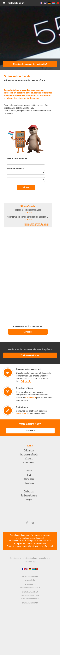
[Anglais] (27, 569)
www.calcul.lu (30, 584)
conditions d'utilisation (36, 543)
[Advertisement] (30, 37)
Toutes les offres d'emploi (36, 224)
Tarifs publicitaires (29, 495)
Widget (29, 499)
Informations (29, 462)
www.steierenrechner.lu (30, 595)
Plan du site (29, 483)
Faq (29, 475)
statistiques (21, 414)
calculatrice (30, 397)
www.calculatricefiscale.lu (30, 588)
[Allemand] (30, 569)
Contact (29, 458)
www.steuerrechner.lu (30, 599)
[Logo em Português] (36, 569)
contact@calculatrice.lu (32, 546)
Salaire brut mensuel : (17, 158)
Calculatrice (16, 3)
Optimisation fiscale (30, 355)
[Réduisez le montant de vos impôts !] (30, 64)
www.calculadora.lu (30, 602)
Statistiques (29, 491)
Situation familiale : (16, 169)
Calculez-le (26, 381)
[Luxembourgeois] (33, 569)
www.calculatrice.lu (30, 577)
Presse (29, 471)
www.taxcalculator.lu (30, 591)
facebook (49, 546)
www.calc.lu (30, 580)
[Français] (23, 569)
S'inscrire (27, 332)
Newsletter (29, 479)
